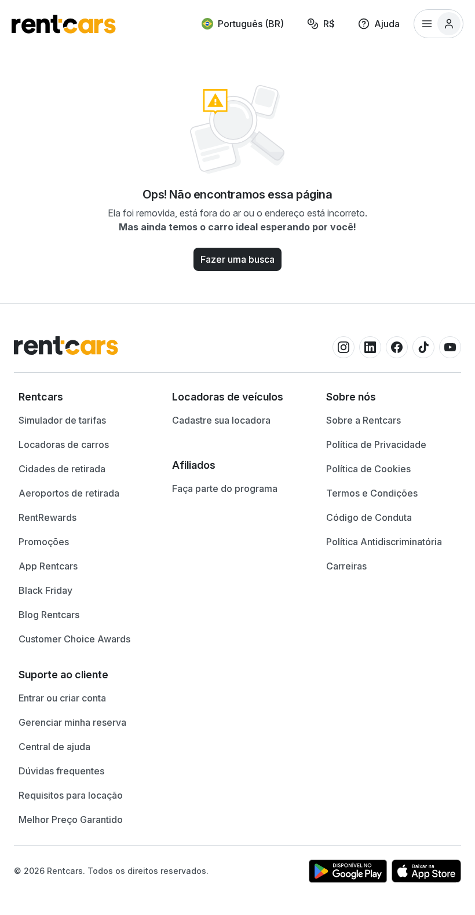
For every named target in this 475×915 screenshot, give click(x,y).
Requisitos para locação (71, 795)
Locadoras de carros (64, 444)
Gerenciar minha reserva (72, 722)
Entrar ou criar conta (62, 698)
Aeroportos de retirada (69, 493)
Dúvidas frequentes (61, 771)
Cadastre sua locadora (221, 420)
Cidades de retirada (62, 469)
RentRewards (47, 517)
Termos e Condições (372, 493)
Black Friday (45, 590)
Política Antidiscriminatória (384, 541)
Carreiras (346, 566)
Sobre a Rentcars (363, 420)
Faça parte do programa (224, 488)
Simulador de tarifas (62, 420)
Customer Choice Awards (74, 639)
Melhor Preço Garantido (71, 819)
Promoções (44, 541)
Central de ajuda (54, 746)
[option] (84, 397)
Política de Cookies (368, 469)
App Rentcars (48, 566)
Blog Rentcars (49, 614)
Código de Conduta (369, 517)
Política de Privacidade (376, 444)
